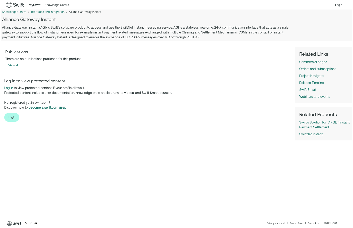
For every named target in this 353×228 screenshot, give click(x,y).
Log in (8, 88)
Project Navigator (311, 76)
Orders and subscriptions (317, 69)
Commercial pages (313, 62)
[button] (339, 4)
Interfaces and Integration (48, 11)
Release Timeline (311, 83)
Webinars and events (314, 96)
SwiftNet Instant (311, 134)
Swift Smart (307, 89)
